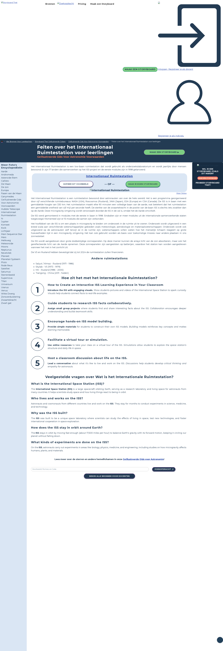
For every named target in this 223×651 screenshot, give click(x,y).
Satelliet (5, 268)
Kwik (3, 228)
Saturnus (6, 271)
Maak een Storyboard (102, 4)
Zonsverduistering (10, 297)
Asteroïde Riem (9, 178)
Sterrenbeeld (8, 275)
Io (2, 218)
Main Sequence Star (11, 234)
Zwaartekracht (8, 300)
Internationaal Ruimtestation (109, 176)
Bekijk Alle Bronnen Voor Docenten (109, 476)
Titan (4, 281)
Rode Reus (6, 265)
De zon (5, 187)
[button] (66, 4)
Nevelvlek (6, 253)
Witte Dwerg (8, 293)
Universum (7, 284)
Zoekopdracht (163, 469)
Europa (5, 190)
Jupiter (4, 221)
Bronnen (50, 4)
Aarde (4, 171)
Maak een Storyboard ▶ (164, 152)
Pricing (82, 4)
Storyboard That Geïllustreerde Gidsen (50, 142)
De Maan (6, 184)
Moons (4, 246)
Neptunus (6, 250)
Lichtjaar (5, 231)
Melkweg (6, 240)
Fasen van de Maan (11, 193)
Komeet (5, 224)
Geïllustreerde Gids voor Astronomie (143, 459)
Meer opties (181, 193)
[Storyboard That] (9, 2)
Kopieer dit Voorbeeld (76, 184)
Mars (3, 237)
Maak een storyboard (207, 178)
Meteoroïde (7, 243)
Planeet (5, 256)
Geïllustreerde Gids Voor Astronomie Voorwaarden (88, 142)
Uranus (5, 287)
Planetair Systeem (10, 259)
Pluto (4, 262)
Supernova (6, 278)
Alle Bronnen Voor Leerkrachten (19, 142)
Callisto (5, 181)
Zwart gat (6, 303)
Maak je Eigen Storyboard (143, 184)
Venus (4, 290)
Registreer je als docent (180, 69)
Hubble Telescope (10, 209)
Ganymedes (7, 196)
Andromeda (7, 174)
